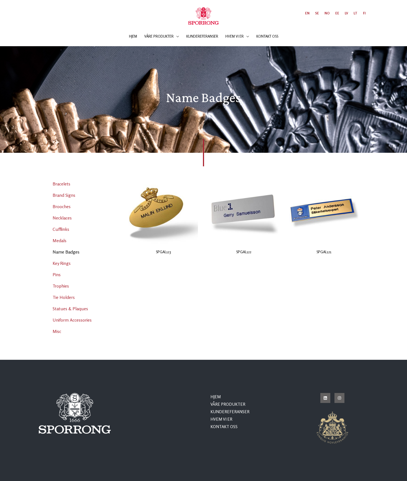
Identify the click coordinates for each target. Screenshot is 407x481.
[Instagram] (339, 398)
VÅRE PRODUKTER (227, 404)
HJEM (215, 396)
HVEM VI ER (221, 419)
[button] (176, 36)
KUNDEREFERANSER (229, 411)
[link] (307, 13)
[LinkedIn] (325, 398)
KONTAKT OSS (224, 426)
